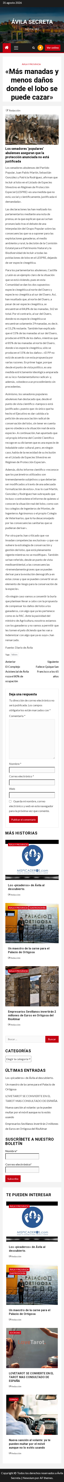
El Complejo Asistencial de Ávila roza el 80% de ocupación (17, 671)
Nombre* (11, 1151)
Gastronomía (38, 907)
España (14, 1399)
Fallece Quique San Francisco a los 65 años (47, 669)
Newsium (28, 1478)
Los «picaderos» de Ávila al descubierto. (29, 1077)
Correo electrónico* (18, 1164)
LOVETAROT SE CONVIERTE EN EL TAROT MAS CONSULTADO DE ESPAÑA (31, 1377)
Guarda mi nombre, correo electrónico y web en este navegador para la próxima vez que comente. (31, 806)
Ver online (53, 47)
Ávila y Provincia (31, 64)
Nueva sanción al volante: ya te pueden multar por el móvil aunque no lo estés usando (28, 1112)
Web (12, 788)
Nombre (15, 763)
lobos (14, 654)
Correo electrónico (21, 776)
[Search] (33, 47)
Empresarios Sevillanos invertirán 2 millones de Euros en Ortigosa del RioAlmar (32, 1015)
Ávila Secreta (32, 21)
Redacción (14, 110)
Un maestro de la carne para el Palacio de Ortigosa (28, 950)
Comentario (17, 716)
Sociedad (15, 1332)
